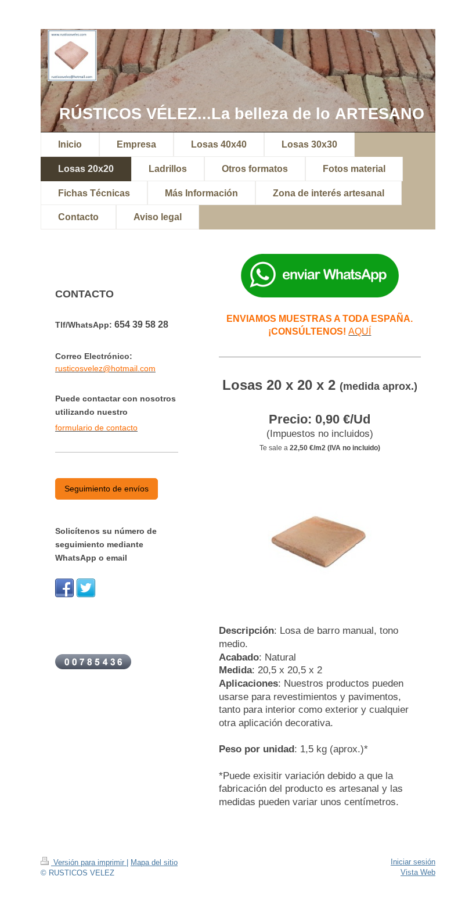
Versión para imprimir (89, 862)
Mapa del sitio (154, 862)
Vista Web (418, 872)
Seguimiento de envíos (106, 488)
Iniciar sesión (413, 861)
